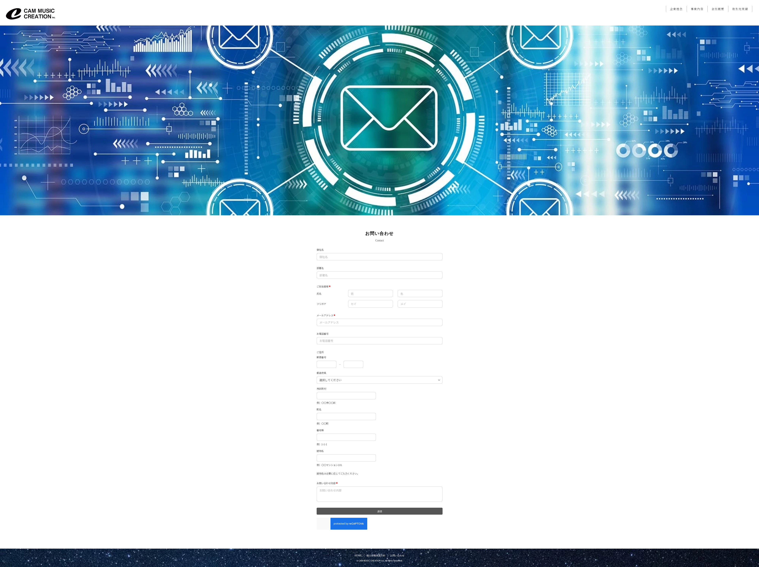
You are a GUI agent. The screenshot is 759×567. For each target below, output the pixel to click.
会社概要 (718, 9)
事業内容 (697, 9)
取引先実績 (740, 9)
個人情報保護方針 (375, 555)
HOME (358, 555)
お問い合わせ (397, 555)
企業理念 (676, 9)
